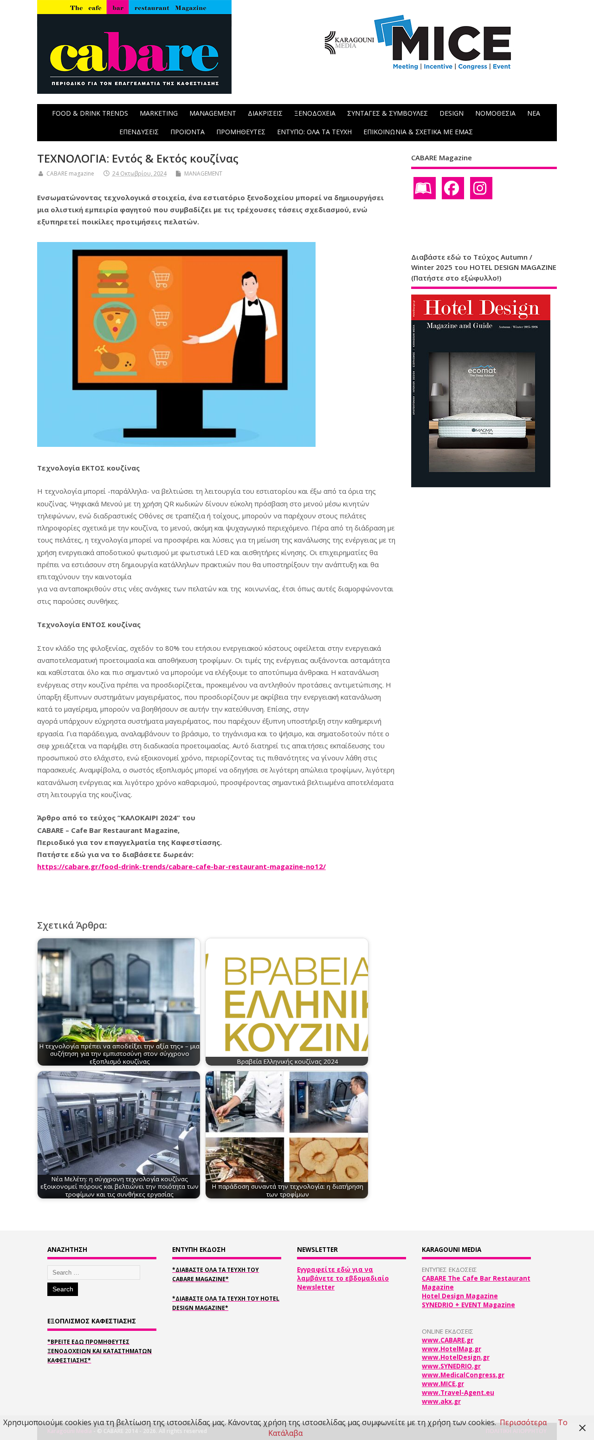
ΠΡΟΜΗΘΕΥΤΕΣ (240, 131)
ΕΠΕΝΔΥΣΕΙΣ (139, 131)
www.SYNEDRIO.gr (451, 1366)
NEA (533, 113)
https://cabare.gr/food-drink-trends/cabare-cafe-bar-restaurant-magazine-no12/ (181, 866)
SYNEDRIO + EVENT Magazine (468, 1305)
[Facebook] (453, 188)
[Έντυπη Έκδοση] (424, 188)
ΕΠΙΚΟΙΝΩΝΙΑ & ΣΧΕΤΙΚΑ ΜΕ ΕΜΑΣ (418, 131)
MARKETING (159, 113)
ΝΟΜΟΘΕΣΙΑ (495, 113)
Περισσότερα (523, 1422)
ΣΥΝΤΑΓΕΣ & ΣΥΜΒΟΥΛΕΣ (387, 113)
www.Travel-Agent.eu (458, 1392)
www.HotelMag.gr (451, 1349)
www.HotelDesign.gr (456, 1357)
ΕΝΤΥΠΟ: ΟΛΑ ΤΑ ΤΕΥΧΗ (314, 131)
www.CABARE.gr (447, 1340)
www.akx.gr (441, 1401)
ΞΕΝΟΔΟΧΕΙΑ (315, 113)
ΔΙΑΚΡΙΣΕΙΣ (265, 113)
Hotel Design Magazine (460, 1296)
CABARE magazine (70, 173)
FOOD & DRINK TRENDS (90, 113)
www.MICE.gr (443, 1384)
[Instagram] (481, 188)
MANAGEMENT (212, 113)
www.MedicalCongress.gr (463, 1375)
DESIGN (451, 113)
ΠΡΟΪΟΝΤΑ (187, 131)
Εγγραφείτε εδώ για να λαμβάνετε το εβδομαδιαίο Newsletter (343, 1278)
